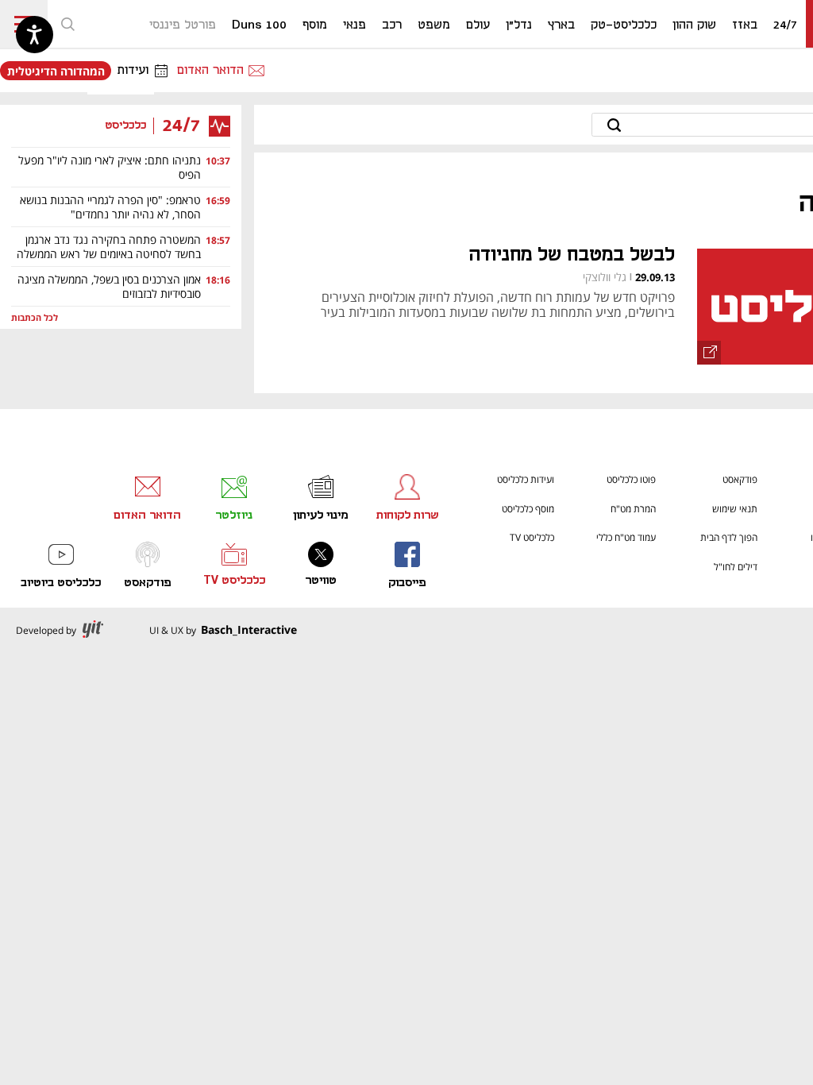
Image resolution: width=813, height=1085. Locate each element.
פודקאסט (739, 479)
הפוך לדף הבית (728, 537)
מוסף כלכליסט (528, 508)
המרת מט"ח (633, 508)
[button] (67, 24)
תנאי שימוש (734, 508)
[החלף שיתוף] (709, 353)
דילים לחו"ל (735, 566)
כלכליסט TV (532, 537)
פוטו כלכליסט (631, 479)
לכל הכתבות (34, 318)
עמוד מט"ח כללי (626, 537)
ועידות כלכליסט (525, 479)
